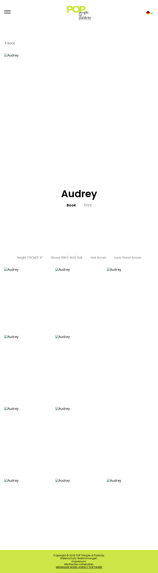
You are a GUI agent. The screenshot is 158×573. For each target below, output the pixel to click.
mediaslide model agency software (79, 567)
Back (11, 43)
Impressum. (79, 561)
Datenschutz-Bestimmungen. (79, 558)
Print (88, 205)
